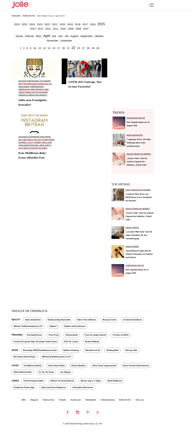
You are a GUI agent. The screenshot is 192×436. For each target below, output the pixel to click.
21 (68, 48)
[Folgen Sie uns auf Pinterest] (88, 412)
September (86, 36)
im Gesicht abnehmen (132, 320)
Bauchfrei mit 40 (92, 350)
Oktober (99, 36)
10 (34, 48)
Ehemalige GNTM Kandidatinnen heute (40, 350)
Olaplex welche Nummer (74, 326)
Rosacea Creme (109, 320)
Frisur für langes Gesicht (95, 335)
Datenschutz (48, 400)
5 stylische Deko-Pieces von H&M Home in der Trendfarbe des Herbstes (139, 197)
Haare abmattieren (33, 320)
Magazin (34, 400)
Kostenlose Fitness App (24, 387)
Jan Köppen (65, 372)
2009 (71, 28)
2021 (55, 24)
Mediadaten (90, 400)
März (38, 36)
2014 (33, 28)
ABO (23, 400)
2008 (78, 28)
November (52, 40)
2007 (86, 28)
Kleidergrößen (112, 350)
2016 (93, 24)
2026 (17, 24)
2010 (63, 28)
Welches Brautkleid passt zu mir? (56, 357)
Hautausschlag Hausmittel (59, 320)
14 (44, 48)
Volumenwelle (71, 335)
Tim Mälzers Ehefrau (32, 366)
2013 (40, 28)
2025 (24, 24)
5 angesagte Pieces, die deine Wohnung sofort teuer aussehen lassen (139, 142)
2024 (32, 24)
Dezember (66, 40)
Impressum (75, 400)
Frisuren (17, 335)
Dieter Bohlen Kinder (23, 372)
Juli (66, 36)
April (46, 36)
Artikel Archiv (125, 400)
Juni (60, 36)
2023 (39, 24)
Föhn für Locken (71, 341)
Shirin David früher (56, 366)
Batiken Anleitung (71, 350)
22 (73, 48)
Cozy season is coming (138, 190)
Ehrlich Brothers (78, 366)
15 (49, 48)
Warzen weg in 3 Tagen (91, 381)
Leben (15, 380)
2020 (62, 24)
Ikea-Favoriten (135, 135)
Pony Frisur (54, 335)
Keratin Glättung (92, 341)
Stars (15, 365)
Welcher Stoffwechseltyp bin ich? (28, 326)
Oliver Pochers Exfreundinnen (136, 366)
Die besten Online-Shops (24, 357)
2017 (85, 24)
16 (53, 48)
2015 (101, 24)
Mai (54, 36)
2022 (47, 24)
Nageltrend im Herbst (139, 154)
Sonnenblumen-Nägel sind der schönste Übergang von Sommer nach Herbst (139, 254)
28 (88, 48)
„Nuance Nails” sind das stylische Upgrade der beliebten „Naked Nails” (137, 161)
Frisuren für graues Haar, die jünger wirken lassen (35, 341)
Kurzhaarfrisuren (34, 335)
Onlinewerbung (107, 400)
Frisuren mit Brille (121, 335)
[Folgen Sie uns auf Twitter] (97, 412)
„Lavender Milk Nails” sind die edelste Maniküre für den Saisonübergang (139, 235)
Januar (19, 36)
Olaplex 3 (53, 326)
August (74, 36)
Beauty (16, 319)
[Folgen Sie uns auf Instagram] (77, 412)
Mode (15, 350)
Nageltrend (132, 228)
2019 (70, 24)
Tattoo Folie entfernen (86, 320)
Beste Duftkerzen (115, 381)
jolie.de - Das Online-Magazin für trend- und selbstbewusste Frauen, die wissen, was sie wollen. (20, 5)
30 (97, 48)
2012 (48, 28)
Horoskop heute (136, 118)
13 (39, 48)
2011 (55, 28)
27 (83, 48)
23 (78, 48)
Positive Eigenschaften (34, 381)
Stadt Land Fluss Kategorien (53, 387)
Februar (29, 36)
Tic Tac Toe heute (46, 372)
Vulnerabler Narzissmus (82, 387)
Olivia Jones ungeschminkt (104, 366)
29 (93, 48)
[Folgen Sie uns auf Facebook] (67, 412)
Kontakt (62, 400)
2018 (77, 24)
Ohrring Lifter (131, 350)
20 (63, 48)
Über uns (139, 400)
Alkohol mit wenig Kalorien (62, 381)
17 (58, 48)
